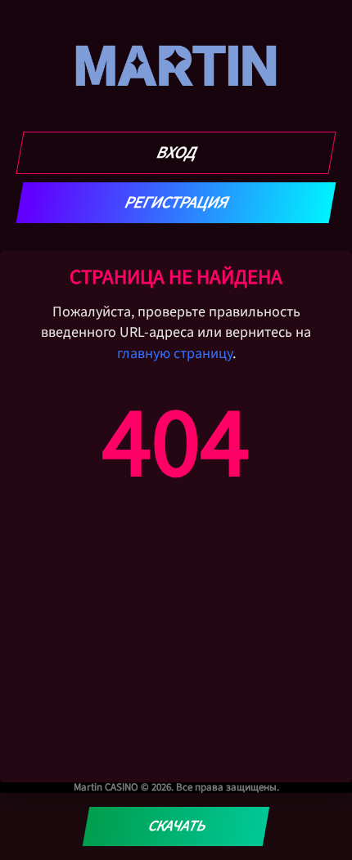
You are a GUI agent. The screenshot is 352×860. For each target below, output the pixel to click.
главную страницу (174, 353)
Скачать (175, 826)
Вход (176, 152)
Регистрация (176, 202)
